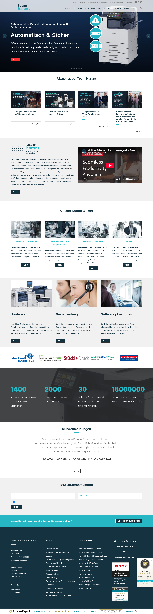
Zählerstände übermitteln (125, 541)
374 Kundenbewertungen (144, 581)
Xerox (21, 166)
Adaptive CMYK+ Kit (54, 563)
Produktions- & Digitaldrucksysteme (60, 559)
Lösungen (39, 172)
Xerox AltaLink (84, 570)
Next (79, 471)
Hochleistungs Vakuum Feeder (91, 559)
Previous (74, 471)
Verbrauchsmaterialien (54, 592)
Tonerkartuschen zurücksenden (58, 595)
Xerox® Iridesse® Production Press (93, 556)
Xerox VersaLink (85, 574)
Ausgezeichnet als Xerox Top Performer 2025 (91, 114)
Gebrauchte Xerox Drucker (56, 567)
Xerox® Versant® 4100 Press (90, 552)
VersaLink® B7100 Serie (88, 567)
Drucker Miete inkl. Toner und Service (60, 581)
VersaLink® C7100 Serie (88, 563)
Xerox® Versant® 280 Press (90, 549)
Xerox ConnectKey (86, 577)
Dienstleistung (51, 577)
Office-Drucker (52, 549)
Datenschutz (16, 592)
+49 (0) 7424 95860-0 (21, 557)
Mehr (15, 59)
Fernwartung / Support (125, 557)
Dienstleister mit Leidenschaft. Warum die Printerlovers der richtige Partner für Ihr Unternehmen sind (126, 117)
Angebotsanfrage (52, 574)
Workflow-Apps (85, 588)
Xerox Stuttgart (52, 570)
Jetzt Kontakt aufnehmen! (129, 521)
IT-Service (50, 585)
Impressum (15, 589)
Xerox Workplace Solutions (89, 585)
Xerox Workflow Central (88, 581)
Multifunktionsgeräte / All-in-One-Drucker (58, 554)
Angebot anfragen (125, 547)
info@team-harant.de (19, 561)
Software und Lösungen (55, 588)
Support (124, 552)
